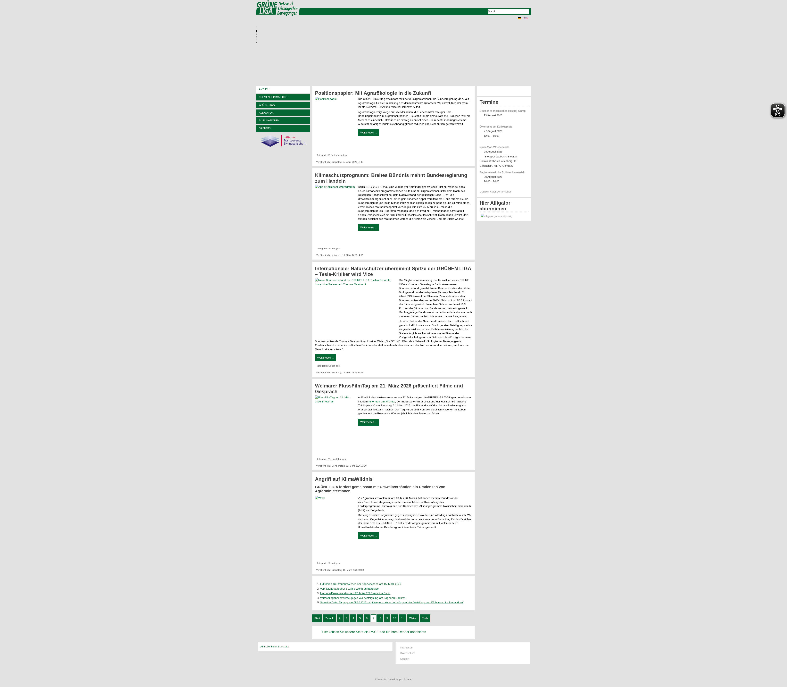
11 (402, 618)
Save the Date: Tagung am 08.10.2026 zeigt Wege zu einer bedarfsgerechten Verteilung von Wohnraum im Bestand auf (391, 602)
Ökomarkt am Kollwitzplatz (496, 126)
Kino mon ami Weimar (381, 401)
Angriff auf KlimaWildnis (344, 479)
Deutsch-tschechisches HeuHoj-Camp (503, 110)
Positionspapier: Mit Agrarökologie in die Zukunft (373, 93)
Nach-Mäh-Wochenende (494, 147)
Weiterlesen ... (368, 132)
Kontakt (404, 658)
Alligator (266, 112)
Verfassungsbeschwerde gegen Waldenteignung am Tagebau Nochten (362, 597)
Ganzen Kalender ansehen (496, 191)
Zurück (329, 618)
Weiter (413, 618)
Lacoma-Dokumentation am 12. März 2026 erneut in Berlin (355, 593)
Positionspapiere (338, 155)
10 (394, 618)
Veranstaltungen (337, 459)
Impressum (406, 647)
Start (317, 618)
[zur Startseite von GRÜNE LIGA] (278, 18)
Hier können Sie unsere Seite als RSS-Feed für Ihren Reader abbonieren (374, 632)
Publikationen (269, 120)
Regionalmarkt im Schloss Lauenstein (502, 172)
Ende (425, 618)
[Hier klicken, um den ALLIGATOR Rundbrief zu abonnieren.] (504, 216)
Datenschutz (407, 653)
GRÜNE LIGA (267, 104)
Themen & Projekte (273, 97)
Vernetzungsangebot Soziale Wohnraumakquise (349, 588)
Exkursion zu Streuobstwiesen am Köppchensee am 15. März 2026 (360, 584)
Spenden (265, 128)
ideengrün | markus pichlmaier (393, 679)
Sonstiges (334, 248)
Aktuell (264, 89)
